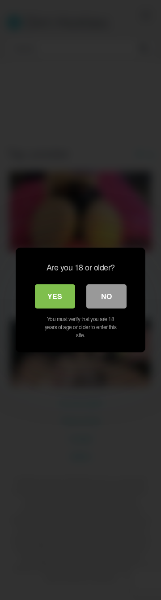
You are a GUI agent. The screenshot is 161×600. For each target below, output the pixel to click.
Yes (54, 296)
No (106, 296)
